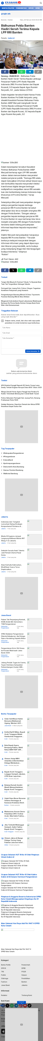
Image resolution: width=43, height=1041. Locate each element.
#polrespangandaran (11, 463)
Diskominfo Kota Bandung (13, 467)
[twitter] (13, 72)
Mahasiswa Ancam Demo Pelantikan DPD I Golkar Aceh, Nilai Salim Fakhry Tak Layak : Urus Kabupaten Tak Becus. (14, 814)
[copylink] (38, 72)
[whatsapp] (21, 72)
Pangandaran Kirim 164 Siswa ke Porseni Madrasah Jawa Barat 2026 (12, 650)
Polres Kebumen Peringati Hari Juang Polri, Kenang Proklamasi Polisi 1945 (20, 399)
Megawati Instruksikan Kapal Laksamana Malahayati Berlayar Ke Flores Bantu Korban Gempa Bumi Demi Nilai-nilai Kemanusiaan (21, 303)
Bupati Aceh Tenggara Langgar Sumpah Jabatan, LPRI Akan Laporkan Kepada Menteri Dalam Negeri (14, 774)
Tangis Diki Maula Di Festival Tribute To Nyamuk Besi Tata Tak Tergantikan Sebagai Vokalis (21, 283)
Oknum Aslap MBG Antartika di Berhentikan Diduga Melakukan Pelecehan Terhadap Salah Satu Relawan (15, 760)
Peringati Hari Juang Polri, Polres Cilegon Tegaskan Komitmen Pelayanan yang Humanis (20, 289)
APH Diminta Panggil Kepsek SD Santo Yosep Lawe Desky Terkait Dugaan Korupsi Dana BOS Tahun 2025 (21, 386)
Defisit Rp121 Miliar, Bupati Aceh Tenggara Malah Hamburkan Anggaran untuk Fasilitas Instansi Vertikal (14, 734)
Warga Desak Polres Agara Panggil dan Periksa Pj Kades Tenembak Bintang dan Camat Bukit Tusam (20, 393)
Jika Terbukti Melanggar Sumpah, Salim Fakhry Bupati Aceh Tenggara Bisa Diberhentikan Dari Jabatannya (14, 827)
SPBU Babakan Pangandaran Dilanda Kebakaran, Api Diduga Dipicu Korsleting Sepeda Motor (13, 636)
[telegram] (30, 72)
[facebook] (5, 72)
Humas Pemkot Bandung (13, 470)
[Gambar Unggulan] (21, 54)
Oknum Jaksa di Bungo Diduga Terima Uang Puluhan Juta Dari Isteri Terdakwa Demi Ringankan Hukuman (15, 840)
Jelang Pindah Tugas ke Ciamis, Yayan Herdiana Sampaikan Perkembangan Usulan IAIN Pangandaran (13, 666)
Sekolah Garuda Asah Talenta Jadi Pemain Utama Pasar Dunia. (12, 552)
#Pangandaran (9, 456)
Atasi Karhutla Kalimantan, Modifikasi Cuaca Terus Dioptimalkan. (11, 567)
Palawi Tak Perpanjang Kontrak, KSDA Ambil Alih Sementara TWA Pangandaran (13, 621)
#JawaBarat (8, 460)
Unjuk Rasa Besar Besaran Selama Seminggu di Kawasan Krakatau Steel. (15, 800)
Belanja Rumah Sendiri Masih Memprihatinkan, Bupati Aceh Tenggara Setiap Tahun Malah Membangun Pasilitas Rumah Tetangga (13, 787)
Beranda (4, 20)
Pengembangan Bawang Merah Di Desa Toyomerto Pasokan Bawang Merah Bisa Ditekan (20, 296)
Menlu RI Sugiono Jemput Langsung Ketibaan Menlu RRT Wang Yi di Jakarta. (13, 538)
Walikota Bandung (10, 473)
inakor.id (11, 38)
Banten (10, 20)
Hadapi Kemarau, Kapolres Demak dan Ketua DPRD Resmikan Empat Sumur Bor (20, 405)
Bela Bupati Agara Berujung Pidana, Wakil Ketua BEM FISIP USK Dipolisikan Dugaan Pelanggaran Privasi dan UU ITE (14, 747)
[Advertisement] (21, 139)
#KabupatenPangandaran (13, 453)
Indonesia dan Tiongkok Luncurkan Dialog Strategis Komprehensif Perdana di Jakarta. (11, 525)
